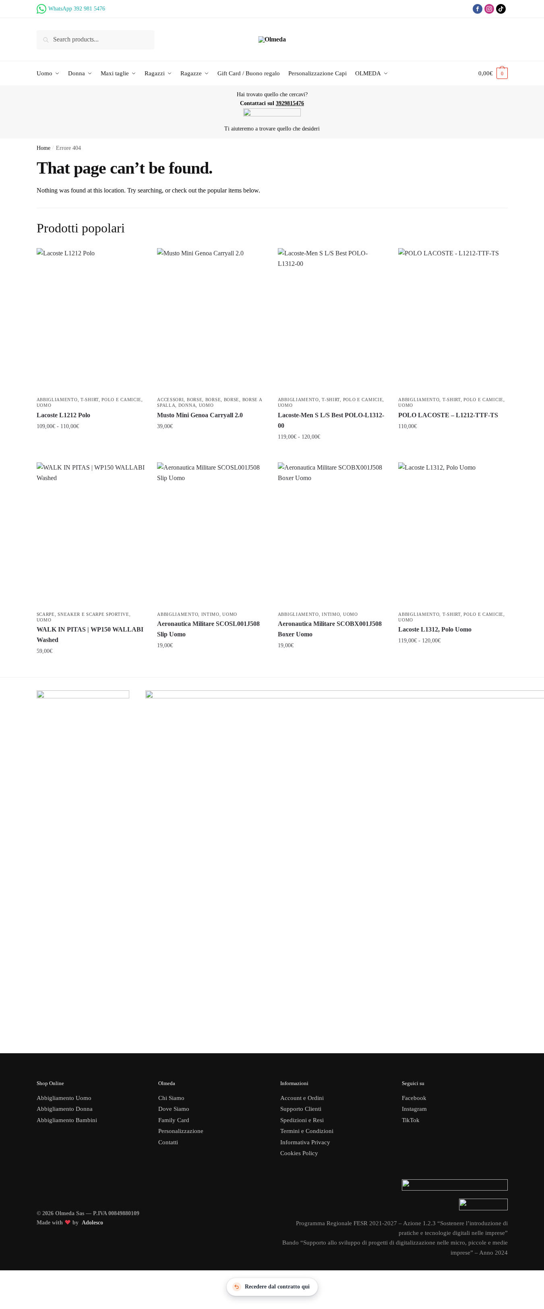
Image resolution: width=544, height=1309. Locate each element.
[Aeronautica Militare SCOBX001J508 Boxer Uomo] (332, 534)
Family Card (173, 1120)
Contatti (168, 1142)
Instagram (414, 1109)
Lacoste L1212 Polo (63, 415)
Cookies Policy (300, 1153)
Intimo (210, 614)
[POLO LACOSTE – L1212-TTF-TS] (452, 320)
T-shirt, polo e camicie (111, 399)
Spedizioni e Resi (302, 1120)
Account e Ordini (302, 1098)
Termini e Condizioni (306, 1131)
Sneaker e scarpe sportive (93, 614)
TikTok (411, 1120)
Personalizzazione (180, 1131)
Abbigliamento (57, 399)
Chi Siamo (171, 1098)
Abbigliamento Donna (65, 1109)
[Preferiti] (133, 260)
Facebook (414, 1098)
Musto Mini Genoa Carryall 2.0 (200, 415)
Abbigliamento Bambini (67, 1120)
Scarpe (46, 614)
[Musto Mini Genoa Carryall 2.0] (211, 320)
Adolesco (92, 1223)
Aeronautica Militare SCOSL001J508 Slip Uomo (208, 629)
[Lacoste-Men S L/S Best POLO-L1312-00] (332, 320)
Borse (195, 399)
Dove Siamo (173, 1109)
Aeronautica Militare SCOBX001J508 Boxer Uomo (330, 629)
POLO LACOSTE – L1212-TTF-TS (448, 415)
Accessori (170, 399)
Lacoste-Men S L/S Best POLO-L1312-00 (331, 420)
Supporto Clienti (300, 1109)
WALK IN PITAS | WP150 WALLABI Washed (90, 634)
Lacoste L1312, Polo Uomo (435, 629)
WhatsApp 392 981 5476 (76, 9)
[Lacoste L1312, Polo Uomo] (452, 534)
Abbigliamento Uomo (64, 1098)
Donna (187, 405)
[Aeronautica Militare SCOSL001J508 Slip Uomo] (211, 534)
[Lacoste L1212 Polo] (91, 320)
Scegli (91, 444)
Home (43, 148)
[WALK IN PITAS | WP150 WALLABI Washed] (91, 534)
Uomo (44, 405)
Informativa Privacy (305, 1142)
